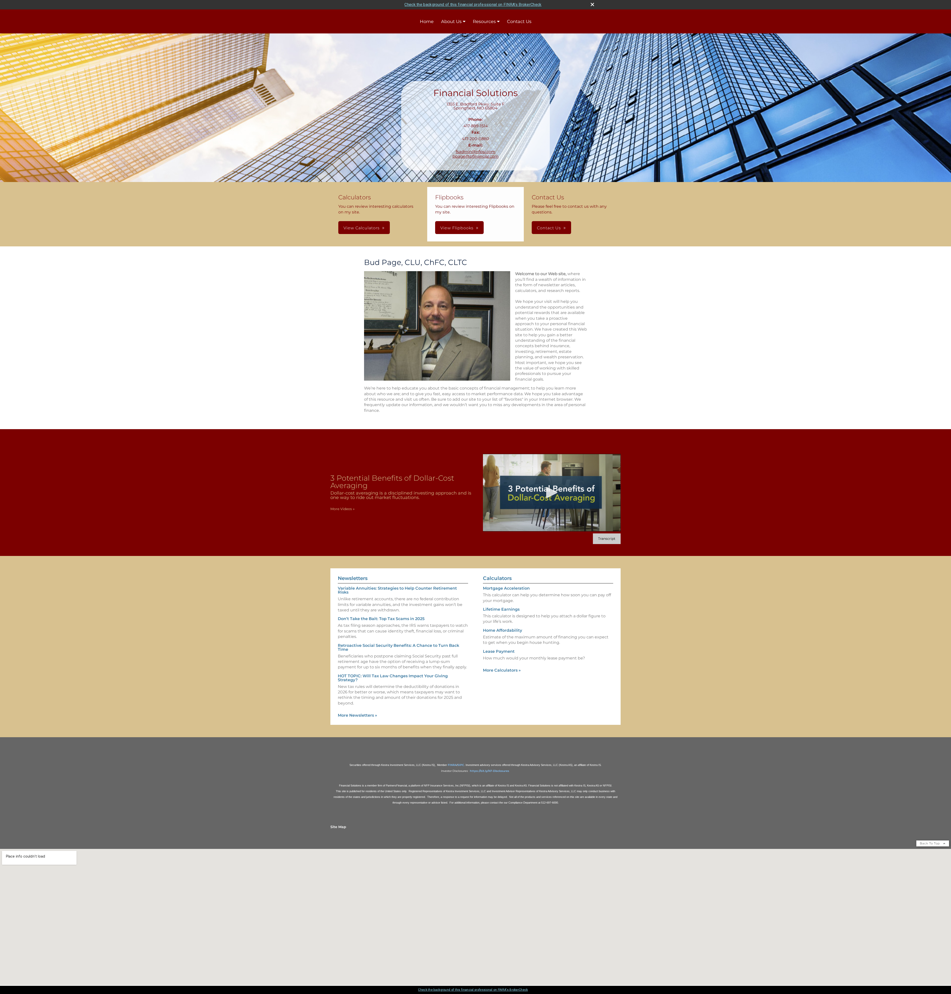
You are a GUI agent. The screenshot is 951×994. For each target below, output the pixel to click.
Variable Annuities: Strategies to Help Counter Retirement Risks (397, 590)
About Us (451, 21)
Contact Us (519, 21)
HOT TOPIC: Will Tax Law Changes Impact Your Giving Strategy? (393, 678)
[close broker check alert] (592, 4)
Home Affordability (502, 630)
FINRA (452, 765)
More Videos (342, 509)
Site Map (338, 827)
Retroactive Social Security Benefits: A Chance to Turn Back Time (398, 647)
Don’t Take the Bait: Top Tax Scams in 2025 (381, 618)
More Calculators (502, 670)
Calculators (497, 578)
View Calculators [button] (361, 228)
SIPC (460, 765)
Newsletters (353, 578)
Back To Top (930, 843)
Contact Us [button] (549, 228)
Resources (484, 21)
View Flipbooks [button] (457, 228)
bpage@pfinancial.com (475, 156)
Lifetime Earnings (501, 609)
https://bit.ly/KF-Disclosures (490, 771)
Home (427, 21)
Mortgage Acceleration (506, 588)
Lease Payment (499, 651)
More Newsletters (357, 715)
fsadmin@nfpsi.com (475, 151)
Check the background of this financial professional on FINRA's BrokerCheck (472, 4)
